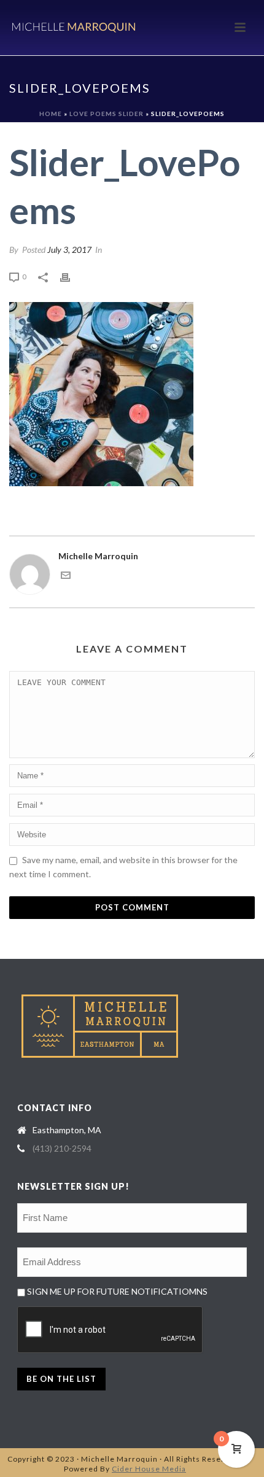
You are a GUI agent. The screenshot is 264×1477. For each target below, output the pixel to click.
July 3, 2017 (69, 249)
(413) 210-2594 (62, 1148)
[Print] (71, 276)
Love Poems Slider (106, 113)
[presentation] (110, 1330)
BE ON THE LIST (61, 1379)
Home (50, 113)
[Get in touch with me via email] (66, 577)
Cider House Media (149, 1468)
